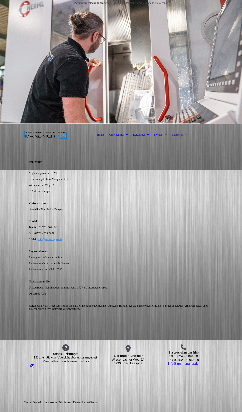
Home (100, 134)
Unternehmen (116, 134)
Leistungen (139, 134)
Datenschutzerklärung (85, 402)
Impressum (178, 134)
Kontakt (158, 134)
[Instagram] (32, 366)
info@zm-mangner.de (50, 239)
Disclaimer (65, 402)
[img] (121, 62)
